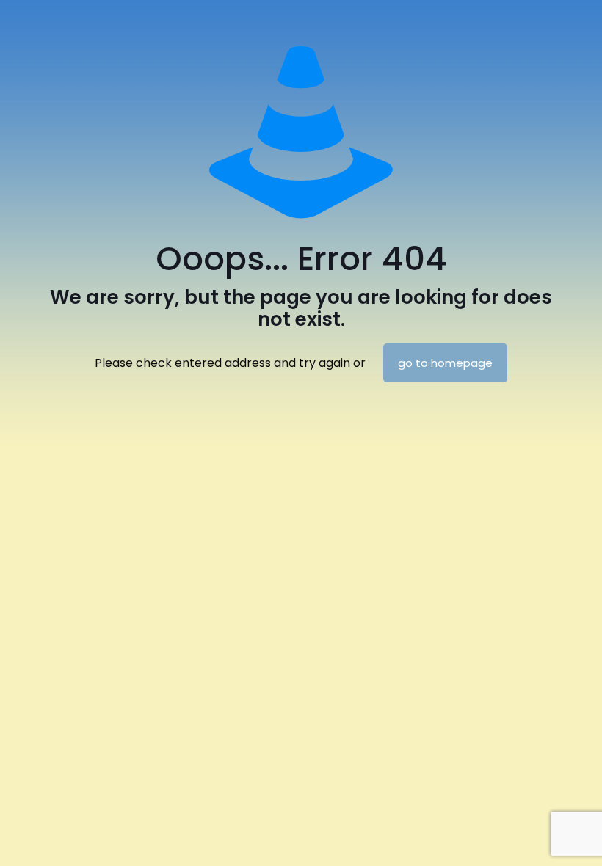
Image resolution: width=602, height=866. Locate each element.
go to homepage (445, 363)
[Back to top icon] (531, 835)
